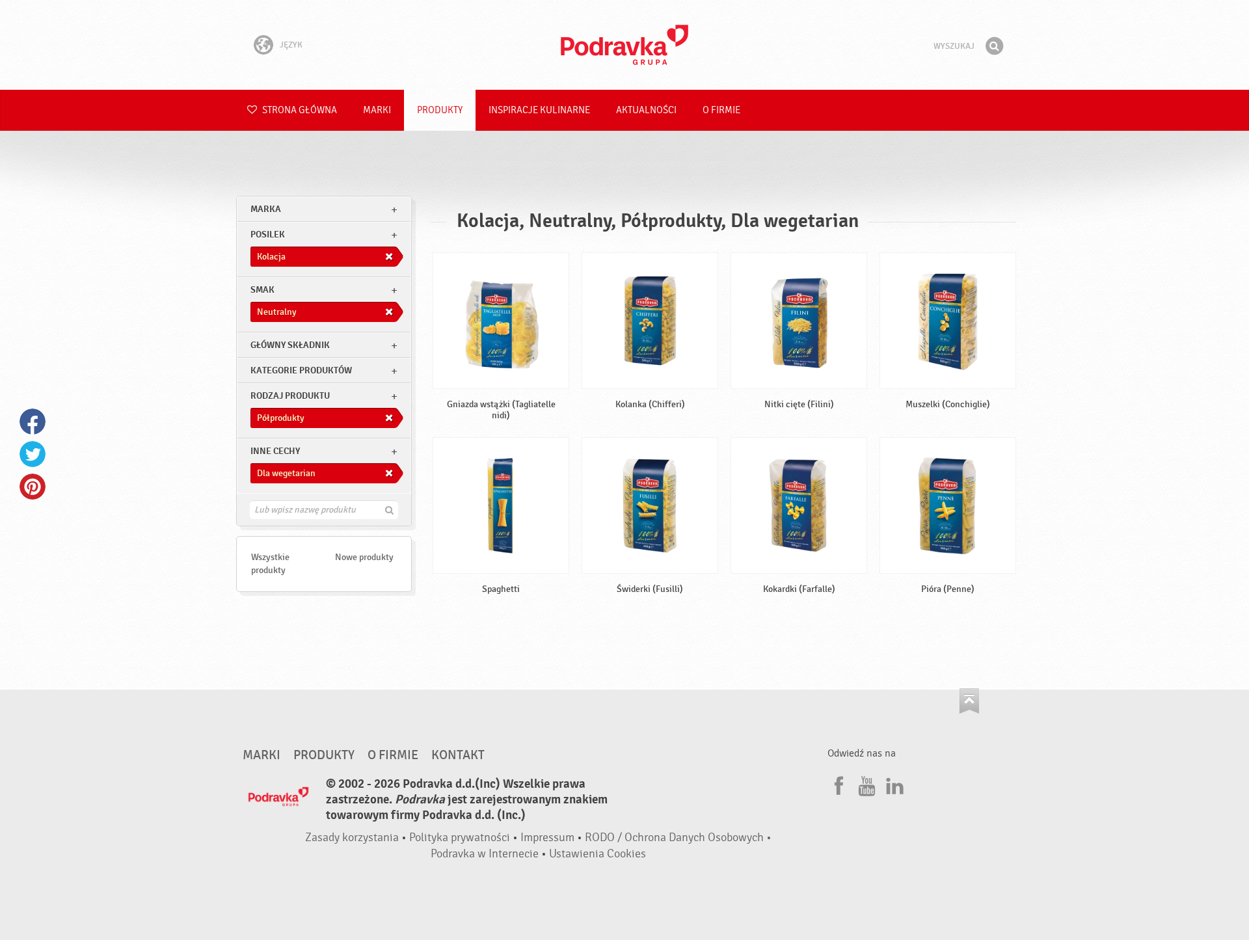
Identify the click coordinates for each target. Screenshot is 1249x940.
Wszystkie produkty (270, 564)
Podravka (624, 45)
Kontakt (458, 755)
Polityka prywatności (459, 837)
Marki (377, 110)
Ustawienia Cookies (597, 854)
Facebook (33, 422)
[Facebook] (837, 784)
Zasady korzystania (352, 837)
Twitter (33, 454)
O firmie (721, 110)
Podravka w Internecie (485, 854)
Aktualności (646, 110)
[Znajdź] (994, 46)
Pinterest (33, 487)
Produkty (440, 110)
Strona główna (298, 110)
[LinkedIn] (893, 784)
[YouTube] (865, 784)
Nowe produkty (364, 557)
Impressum (547, 837)
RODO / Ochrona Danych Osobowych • (678, 837)
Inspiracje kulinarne (539, 110)
